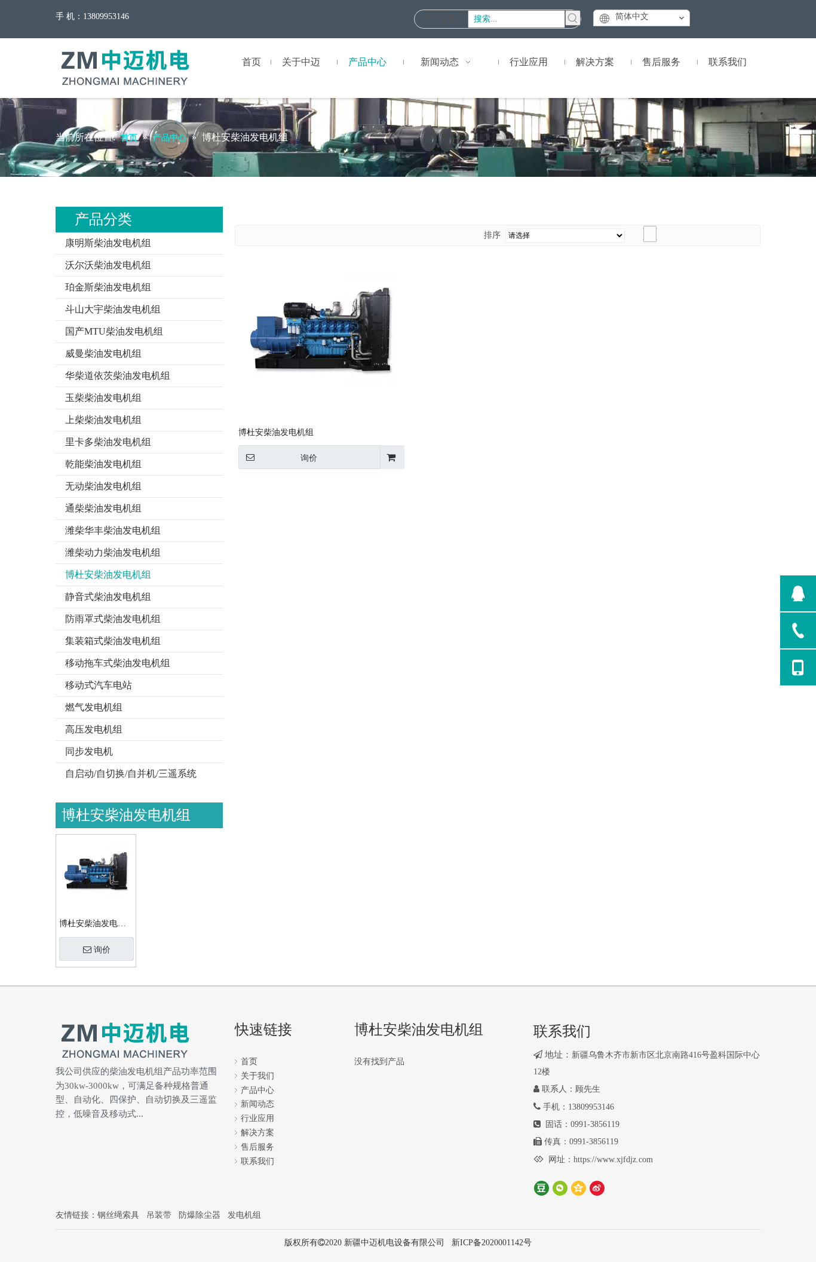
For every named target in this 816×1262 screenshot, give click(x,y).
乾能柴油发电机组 (103, 464)
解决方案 (257, 1132)
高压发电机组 (93, 729)
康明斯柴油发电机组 (108, 243)
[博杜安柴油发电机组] (96, 870)
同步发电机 (89, 751)
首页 (249, 1061)
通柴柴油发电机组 (103, 508)
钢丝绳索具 (118, 1215)
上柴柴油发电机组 (103, 420)
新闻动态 (257, 1103)
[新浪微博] (597, 1188)
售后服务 (257, 1146)
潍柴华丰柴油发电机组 (113, 530)
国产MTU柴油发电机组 (114, 331)
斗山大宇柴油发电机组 (113, 309)
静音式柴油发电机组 (108, 597)
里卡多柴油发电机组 (108, 442)
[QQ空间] (578, 1188)
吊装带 (158, 1215)
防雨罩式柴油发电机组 (113, 619)
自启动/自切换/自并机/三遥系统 (131, 773)
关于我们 (257, 1075)
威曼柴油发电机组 (103, 353)
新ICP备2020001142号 (492, 1242)
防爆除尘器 (199, 1215)
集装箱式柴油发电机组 (113, 641)
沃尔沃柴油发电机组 (108, 265)
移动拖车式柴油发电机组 (117, 663)
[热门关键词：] (573, 18)
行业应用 (257, 1118)
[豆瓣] (541, 1188)
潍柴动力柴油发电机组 (113, 552)
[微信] (560, 1188)
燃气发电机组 (93, 707)
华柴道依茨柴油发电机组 (117, 375)
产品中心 (257, 1090)
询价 (102, 949)
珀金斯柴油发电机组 (108, 287)
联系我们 (257, 1161)
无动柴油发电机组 (103, 486)
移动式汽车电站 (98, 685)
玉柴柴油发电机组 (103, 398)
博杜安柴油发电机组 (108, 574)
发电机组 (244, 1215)
